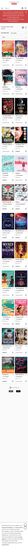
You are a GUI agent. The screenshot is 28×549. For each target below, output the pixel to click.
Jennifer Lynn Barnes (8, 117)
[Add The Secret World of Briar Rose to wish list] (26, 65)
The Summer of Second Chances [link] (7, 317)
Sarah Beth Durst (20, 290)
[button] (23, 28)
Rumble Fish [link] (6, 374)
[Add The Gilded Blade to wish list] (13, 123)
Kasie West (6, 175)
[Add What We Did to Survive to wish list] (26, 381)
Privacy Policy (19, 527)
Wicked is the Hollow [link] (7, 259)
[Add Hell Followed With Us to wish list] (13, 209)
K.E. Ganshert (6, 261)
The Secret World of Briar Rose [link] (20, 58)
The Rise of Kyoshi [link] (7, 144)
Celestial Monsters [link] (7, 346)
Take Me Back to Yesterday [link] (20, 231)
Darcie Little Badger (21, 204)
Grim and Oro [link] (19, 116)
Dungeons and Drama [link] (20, 317)
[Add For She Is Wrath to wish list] (26, 267)
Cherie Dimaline (20, 146)
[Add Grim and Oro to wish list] (26, 123)
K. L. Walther (6, 60)
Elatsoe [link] (17, 202)
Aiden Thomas (7, 347)
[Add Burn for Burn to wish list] (26, 353)
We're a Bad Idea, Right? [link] (7, 58)
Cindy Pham (19, 60)
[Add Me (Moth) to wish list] (13, 94)
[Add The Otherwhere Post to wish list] (13, 238)
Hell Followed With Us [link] (7, 202)
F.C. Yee (5, 146)
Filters (3, 37)
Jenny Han (19, 347)
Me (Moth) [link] (5, 87)
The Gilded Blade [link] (7, 116)
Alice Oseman (20, 175)
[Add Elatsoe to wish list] (26, 209)
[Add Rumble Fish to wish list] (13, 381)
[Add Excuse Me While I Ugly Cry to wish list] (13, 295)
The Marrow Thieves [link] (20, 144)
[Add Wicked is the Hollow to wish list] (13, 267)
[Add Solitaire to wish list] (26, 180)
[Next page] (19, 388)
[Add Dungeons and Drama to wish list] (26, 324)
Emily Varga (19, 261)
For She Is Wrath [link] (20, 259)
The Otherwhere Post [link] (7, 231)
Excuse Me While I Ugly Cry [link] (7, 288)
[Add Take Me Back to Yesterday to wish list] (26, 238)
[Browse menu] (25, 8)
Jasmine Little (20, 232)
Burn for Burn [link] (19, 346)
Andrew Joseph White (8, 204)
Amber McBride (7, 89)
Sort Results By (5, 33)
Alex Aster (19, 117)
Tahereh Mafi (19, 89)
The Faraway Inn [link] (20, 288)
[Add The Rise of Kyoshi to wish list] (13, 151)
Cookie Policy (5, 544)
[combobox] (10, 8)
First (11, 391)
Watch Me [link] (18, 87)
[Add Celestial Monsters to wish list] (13, 353)
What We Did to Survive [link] (20, 374)
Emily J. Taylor (7, 232)
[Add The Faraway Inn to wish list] (26, 295)
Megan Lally (19, 376)
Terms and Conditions (7, 527)
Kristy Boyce (19, 319)
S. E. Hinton (6, 376)
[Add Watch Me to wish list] (26, 94)
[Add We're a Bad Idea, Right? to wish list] (13, 65)
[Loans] (22, 8)
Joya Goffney (6, 290)
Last (18, 391)
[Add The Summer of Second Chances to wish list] (13, 324)
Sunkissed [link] (5, 173)
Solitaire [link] (18, 173)
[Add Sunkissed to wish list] (13, 180)
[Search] (2, 8)
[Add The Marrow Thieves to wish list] (26, 151)
